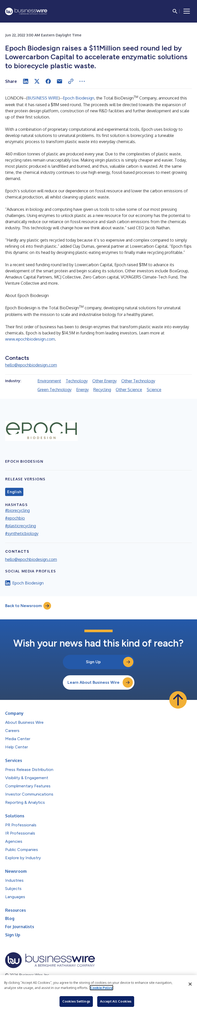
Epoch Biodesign (78, 98)
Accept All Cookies (115, 1001)
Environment (49, 380)
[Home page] (26, 11)
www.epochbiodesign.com (30, 339)
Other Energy (104, 380)
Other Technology (138, 380)
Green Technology (54, 389)
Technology (77, 380)
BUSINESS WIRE (42, 98)
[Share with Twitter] (37, 81)
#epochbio (15, 518)
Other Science (129, 389)
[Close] (190, 984)
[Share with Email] (59, 81)
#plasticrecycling (20, 525)
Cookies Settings (76, 1001)
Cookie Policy (101, 988)
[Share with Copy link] (71, 81)
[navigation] (187, 11)
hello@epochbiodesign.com (31, 365)
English (14, 492)
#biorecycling (17, 510)
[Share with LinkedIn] (26, 81)
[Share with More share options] (82, 81)
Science (154, 389)
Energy (82, 389)
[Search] (175, 11)
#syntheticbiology (21, 533)
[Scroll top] (178, 700)
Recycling (102, 389)
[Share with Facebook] (48, 81)
